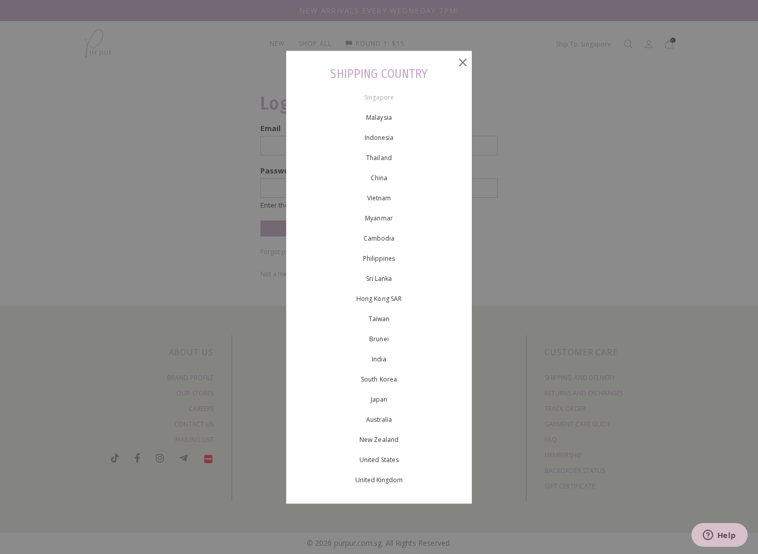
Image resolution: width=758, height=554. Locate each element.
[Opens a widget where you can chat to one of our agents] (719, 536)
